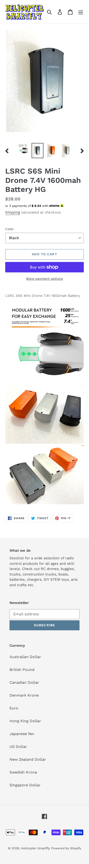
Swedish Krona (23, 772)
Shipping (12, 212)
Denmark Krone (24, 695)
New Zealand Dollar (27, 759)
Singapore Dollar (25, 785)
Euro (13, 708)
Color (9, 229)
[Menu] (80, 11)
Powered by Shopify (66, 848)
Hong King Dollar (25, 721)
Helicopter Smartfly (35, 848)
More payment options (44, 278)
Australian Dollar (25, 657)
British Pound (21, 669)
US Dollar (18, 746)
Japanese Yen (21, 733)
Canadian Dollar (24, 682)
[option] (22, 149)
